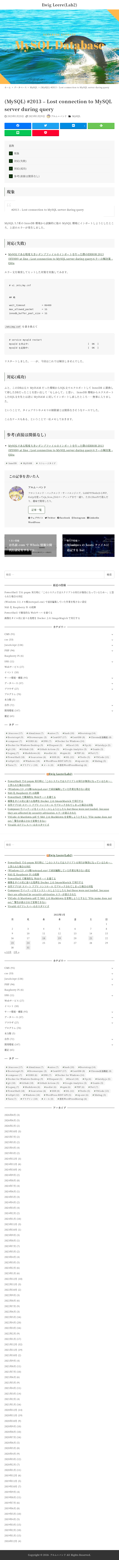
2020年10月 (10, 1420)
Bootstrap (88, 733)
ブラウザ (9, 688)
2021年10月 (10, 1355)
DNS (47, 741)
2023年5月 (10, 1251)
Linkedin (94, 517)
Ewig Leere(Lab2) (59, 4)
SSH (56, 757)
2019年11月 (10, 1481)
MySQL (76, 116)
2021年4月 (10, 1388)
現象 (16, 153)
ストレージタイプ (47, 463)
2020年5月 (10, 1448)
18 (43, 938)
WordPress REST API (58, 761)
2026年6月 (10, 1120)
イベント (9, 672)
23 (12, 942)
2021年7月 (10, 1371)
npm (66, 753)
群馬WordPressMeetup (73, 765)
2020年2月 (10, 1464)
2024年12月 (10, 1158)
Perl (94, 753)
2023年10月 (10, 1229)
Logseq (13, 753)
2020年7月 (10, 1437)
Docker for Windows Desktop (25, 745)
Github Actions (49, 749)
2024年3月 (10, 1207)
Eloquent (55, 745)
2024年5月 (10, 1196)
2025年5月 (10, 1142)
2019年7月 (10, 1502)
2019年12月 (10, 1475)
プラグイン (30, 765)
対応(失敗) (20, 161)
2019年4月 (10, 1519)
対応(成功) (20, 168)
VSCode (102, 757)
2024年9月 (10, 1175)
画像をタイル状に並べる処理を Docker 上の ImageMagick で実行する (42, 618)
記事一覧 (36, 510)
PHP (6, 650)
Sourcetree (38, 757)
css (6, 639)
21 (91, 938)
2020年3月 (10, 1459)
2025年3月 (10, 1153)
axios (54, 733)
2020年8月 (10, 1431)
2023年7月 (10, 1246)
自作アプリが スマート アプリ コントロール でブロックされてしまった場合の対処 (50, 804)
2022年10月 (10, 1289)
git (11, 749)
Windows (32, 761)
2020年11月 (10, 1415)
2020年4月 (10, 1453)
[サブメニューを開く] (112, 634)
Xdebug (100, 761)
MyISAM (27, 463)
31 (28, 947)
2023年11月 (10, 1224)
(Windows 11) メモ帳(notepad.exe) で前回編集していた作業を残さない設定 (45, 601)
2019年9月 (10, 1491)
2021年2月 (10, 1399)
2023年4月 (10, 1256)
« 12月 (7, 952)
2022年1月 (10, 1338)
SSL (70, 757)
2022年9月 (10, 1295)
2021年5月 (10, 1382)
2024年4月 (10, 1202)
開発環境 (9, 710)
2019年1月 (10, 1535)
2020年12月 (10, 1409)
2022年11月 (10, 1284)
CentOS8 (78, 737)
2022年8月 (10, 1300)
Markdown (32, 753)
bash (69, 733)
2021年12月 (10, 1344)
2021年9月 (10, 1360)
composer (15, 741)
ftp (88, 745)
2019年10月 (10, 1486)
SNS (6, 661)
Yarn (12, 765)
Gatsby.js (104, 745)
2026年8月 (10, 1114)
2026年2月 (10, 1125)
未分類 (7, 699)
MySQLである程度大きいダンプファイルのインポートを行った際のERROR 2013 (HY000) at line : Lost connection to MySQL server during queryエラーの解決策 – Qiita (60, 258)
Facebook (65, 517)
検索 (109, 574)
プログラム (10, 694)
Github (27, 749)
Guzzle (98, 749)
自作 (6, 705)
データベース (11, 683)
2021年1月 (10, 1404)
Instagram (79, 517)
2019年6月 (10, 1508)
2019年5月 (10, 1513)
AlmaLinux (36, 733)
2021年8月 (10, 1366)
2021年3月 (10, 1393)
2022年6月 (10, 1311)
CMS (7, 634)
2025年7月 (10, 1136)
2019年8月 (10, 1497)
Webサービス (11, 666)
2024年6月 (10, 1191)
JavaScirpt (10, 644)
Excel (73, 745)
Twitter (51, 517)
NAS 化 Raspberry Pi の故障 (20, 607)
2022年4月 (10, 1322)
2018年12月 (10, 1541)
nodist (51, 753)
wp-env (83, 761)
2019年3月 (10, 1524)
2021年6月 (10, 1377)
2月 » (16, 952)
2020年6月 (10, 1442)
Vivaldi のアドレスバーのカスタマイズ (28, 824)
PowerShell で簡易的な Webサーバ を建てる (28, 612)
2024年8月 (10, 1180)
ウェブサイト (37, 517)
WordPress (34, 522)
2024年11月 (10, 1164)
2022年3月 (10, 1327)
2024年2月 (10, 1213)
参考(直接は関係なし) (27, 176)
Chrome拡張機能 (101, 737)
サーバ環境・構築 (13, 677)
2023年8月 (10, 1240)
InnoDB (12, 463)
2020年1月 (10, 1470)
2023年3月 (10, 1262)
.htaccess (15, 733)
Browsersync (38, 737)
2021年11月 (10, 1349)
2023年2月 (10, 1267)
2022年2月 (10, 1333)
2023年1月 (10, 1273)
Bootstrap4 (15, 737)
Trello (85, 757)
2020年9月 (10, 1426)
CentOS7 (60, 737)
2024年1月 (10, 1218)
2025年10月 (10, 1131)
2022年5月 (10, 1317)
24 (28, 942)
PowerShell (16, 757)
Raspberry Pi (12, 655)
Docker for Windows (70, 741)
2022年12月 (10, 1278)
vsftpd (14, 761)
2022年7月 (10, 1306)
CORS (32, 741)
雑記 (6, 716)
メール (49, 765)
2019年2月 (10, 1530)
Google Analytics (76, 749)
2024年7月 (10, 1185)
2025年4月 (10, 1147)
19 (59, 938)
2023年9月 (10, 1235)
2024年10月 (10, 1169)
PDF (81, 753)
